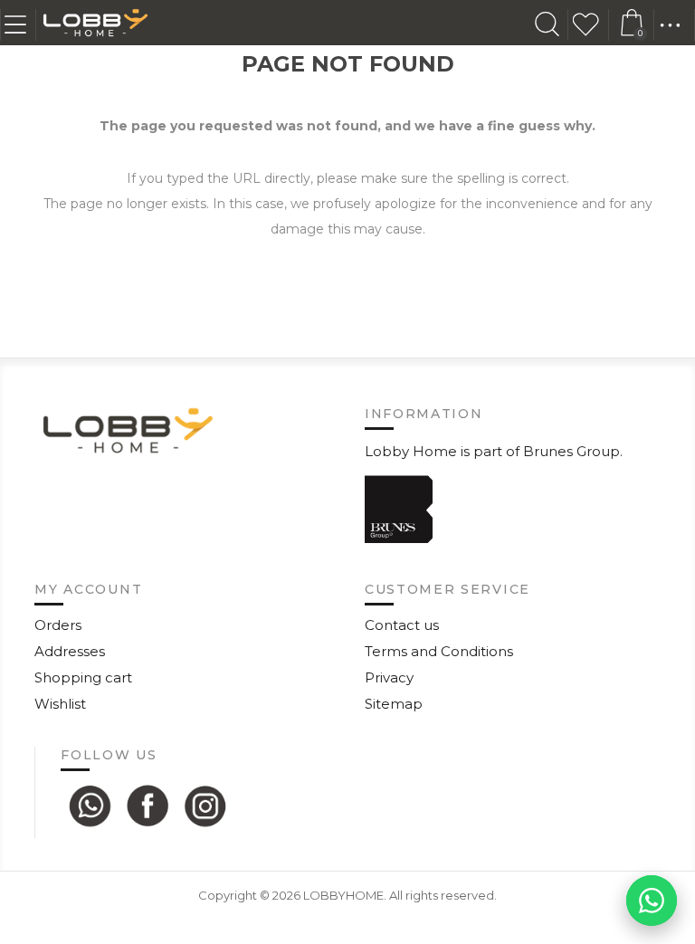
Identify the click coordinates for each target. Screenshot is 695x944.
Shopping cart (83, 677)
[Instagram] (205, 805)
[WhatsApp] (89, 805)
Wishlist (591, 25)
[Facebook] (147, 805)
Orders (57, 625)
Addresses (69, 651)
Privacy (389, 677)
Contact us (402, 625)
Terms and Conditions (439, 651)
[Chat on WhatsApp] (651, 900)
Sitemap (394, 703)
